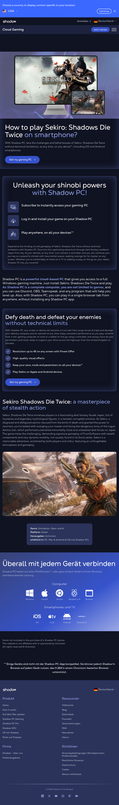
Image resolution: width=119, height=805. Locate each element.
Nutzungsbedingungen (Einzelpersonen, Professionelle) (83, 754)
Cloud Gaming (13, 29)
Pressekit (67, 719)
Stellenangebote (11, 757)
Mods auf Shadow (11, 737)
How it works (9, 709)
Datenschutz (68, 765)
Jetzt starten (100, 29)
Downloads (68, 714)
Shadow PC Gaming (13, 719)
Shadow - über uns (12, 753)
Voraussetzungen (71, 723)
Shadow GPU (9, 728)
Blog (64, 709)
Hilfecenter (68, 705)
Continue (104, 11)
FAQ (64, 728)
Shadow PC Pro (10, 723)
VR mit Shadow (10, 732)
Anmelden (82, 21)
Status (65, 737)
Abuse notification (72, 774)
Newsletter (68, 732)
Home (5, 705)
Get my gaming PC (20, 159)
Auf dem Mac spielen (13, 714)
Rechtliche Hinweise (73, 760)
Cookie (65, 769)
